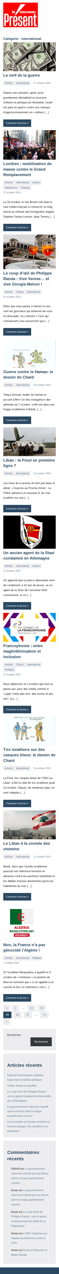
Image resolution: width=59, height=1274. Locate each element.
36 (17, 1014)
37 (27, 1014)
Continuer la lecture (16, 123)
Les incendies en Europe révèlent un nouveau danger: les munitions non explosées (28, 1126)
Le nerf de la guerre (21, 75)
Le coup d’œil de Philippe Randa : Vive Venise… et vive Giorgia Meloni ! (27, 278)
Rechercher (14, 1035)
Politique (25, 187)
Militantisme (11, 187)
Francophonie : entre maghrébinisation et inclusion (23, 651)
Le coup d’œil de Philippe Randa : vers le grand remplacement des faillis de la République (29, 1096)
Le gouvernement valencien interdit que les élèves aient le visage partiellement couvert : (27, 1111)
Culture (20, 291)
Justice (36, 182)
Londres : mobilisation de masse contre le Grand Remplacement (27, 169)
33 (31, 1008)
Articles (9, 83)
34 (41, 1008)
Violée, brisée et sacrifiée (22, 1085)
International (22, 83)
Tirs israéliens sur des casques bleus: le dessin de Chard (29, 755)
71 (44, 1014)
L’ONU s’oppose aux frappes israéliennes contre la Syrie (29, 1238)
